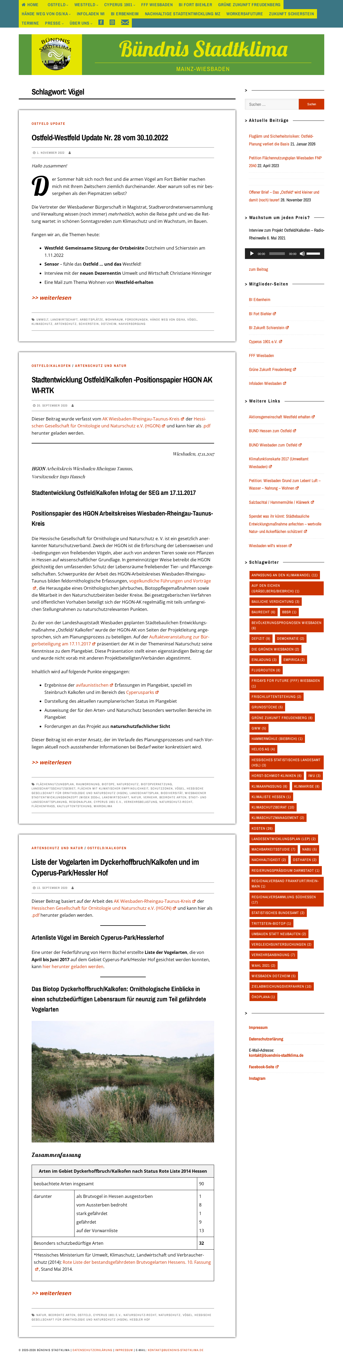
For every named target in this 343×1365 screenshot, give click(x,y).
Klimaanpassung (270, 786)
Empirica (294, 659)
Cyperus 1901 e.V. (108, 802)
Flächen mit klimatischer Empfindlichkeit (113, 788)
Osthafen (305, 859)
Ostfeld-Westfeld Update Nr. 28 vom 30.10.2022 (100, 137)
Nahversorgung (132, 324)
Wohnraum (114, 319)
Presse (53, 23)
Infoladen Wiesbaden (265, 383)
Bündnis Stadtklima (203, 48)
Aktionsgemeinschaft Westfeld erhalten (279, 417)
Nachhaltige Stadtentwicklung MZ (183, 14)
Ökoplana (263, 996)
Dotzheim (109, 324)
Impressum (124, 1350)
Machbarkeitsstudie (274, 849)
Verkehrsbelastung (140, 802)
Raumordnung (88, 784)
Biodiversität (172, 793)
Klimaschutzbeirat (273, 807)
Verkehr (150, 797)
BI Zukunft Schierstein (266, 327)
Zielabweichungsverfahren (282, 986)
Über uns (79, 23)
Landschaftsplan (144, 793)
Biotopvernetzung (156, 784)
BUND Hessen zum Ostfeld (270, 431)
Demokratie (290, 638)
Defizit (261, 638)
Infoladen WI (91, 14)
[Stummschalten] (302, 253)
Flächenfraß (43, 806)
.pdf (206, 426)
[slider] (314, 253)
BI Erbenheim (125, 14)
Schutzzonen (162, 788)
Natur (136, 797)
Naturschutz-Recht (175, 802)
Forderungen (136, 319)
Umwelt (42, 319)
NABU (309, 849)
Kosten (262, 828)
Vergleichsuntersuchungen (282, 944)
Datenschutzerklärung (92, 1350)
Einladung (264, 659)
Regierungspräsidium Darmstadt (286, 870)
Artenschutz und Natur (101, 365)
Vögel (192, 319)
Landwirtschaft (64, 319)
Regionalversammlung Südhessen (284, 899)
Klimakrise (307, 786)
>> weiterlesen (51, 297)
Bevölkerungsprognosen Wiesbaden (287, 625)
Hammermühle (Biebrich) (277, 738)
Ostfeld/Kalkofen (51, 365)
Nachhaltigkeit (269, 859)
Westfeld (84, 4)
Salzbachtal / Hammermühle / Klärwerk (279, 502)
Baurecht (263, 612)
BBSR (289, 612)
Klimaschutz (42, 324)
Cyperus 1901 (118, 4)
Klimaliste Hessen (271, 796)
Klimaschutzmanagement (278, 817)
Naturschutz (128, 784)
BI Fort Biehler (195, 4)
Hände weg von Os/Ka (45, 14)
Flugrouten (266, 670)
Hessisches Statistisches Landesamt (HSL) (286, 762)
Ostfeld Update (48, 123)
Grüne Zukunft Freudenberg (249, 4)
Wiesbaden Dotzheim (274, 975)
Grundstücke (267, 707)
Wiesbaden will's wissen (268, 545)
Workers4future (244, 14)
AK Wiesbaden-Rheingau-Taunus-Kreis (141, 419)
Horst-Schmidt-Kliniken (277, 775)
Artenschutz (66, 324)
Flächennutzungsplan (55, 784)
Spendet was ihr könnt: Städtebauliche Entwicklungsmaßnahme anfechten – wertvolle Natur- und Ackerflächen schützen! (285, 524)
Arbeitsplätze (91, 319)
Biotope (108, 784)
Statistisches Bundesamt (278, 912)
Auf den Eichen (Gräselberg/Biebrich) (276, 588)
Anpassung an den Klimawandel (285, 575)
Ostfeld (57, 4)
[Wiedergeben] (252, 253)
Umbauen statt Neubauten (279, 933)
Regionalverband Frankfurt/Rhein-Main (285, 883)
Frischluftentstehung (276, 696)
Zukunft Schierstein (291, 14)
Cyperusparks (140, 692)
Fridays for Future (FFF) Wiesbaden (286, 683)
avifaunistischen (92, 685)
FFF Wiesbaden (157, 4)
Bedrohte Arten (173, 797)
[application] (284, 253)
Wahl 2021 (263, 965)
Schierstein (89, 324)
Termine (30, 23)
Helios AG (263, 749)
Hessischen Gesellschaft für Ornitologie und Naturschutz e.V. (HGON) (102, 908)
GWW (259, 728)
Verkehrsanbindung (273, 954)
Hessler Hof (140, 1319)
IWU (314, 775)
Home (33, 4)
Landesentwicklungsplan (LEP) (284, 838)
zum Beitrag (258, 269)
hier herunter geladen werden (73, 966)
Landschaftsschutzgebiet (54, 788)
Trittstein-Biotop (271, 923)
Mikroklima (103, 806)
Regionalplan (80, 802)
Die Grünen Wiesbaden (275, 649)
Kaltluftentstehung (74, 806)
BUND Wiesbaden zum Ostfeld (273, 445)
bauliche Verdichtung (276, 601)
